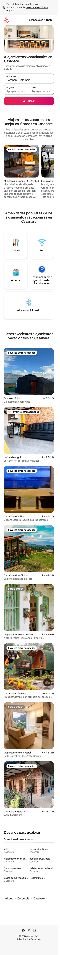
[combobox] (28, 80)
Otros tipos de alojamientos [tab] (18, 839)
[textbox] (16, 91)
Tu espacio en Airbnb (39, 20)
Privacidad (22, 939)
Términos (36, 939)
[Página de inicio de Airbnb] (6, 20)
